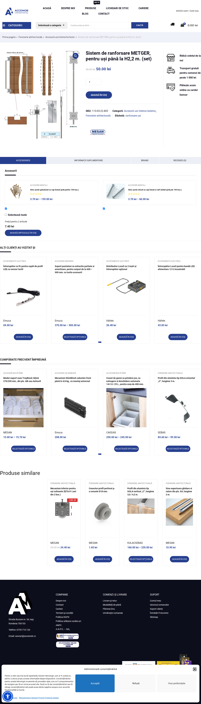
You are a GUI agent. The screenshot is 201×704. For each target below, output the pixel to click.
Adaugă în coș (99, 95)
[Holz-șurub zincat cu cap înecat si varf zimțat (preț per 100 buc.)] (115, 192)
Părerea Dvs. (109, 609)
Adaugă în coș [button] (23, 337)
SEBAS (162, 432)
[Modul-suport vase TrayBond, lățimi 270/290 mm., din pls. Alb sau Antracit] (23, 408)
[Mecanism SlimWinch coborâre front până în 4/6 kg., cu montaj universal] (75, 408)
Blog (85, 13)
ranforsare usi (133, 115)
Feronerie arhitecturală (30, 37)
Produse (90, 8)
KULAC (131, 542)
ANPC (59, 625)
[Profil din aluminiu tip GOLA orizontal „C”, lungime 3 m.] (178, 408)
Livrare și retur (110, 600)
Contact (104, 13)
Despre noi (68, 8)
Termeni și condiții (64, 613)
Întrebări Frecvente (159, 613)
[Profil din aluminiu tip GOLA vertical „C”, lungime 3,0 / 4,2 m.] (141, 500)
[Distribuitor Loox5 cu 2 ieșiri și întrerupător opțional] (126, 285)
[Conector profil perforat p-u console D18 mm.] (102, 500)
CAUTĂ (139, 25)
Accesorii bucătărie (13, 373)
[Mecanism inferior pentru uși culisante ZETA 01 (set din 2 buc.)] (64, 500)
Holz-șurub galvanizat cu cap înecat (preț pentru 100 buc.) (54, 190)
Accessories (23, 160)
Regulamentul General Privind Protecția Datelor (39, 698)
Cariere (144, 8)
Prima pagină (9, 37)
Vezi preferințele (176, 683)
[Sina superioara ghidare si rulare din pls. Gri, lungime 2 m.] (179, 500)
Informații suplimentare (88, 160)
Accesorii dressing (64, 261)
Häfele (110, 320)
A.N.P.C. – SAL (63, 629)
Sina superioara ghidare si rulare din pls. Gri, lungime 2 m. (179, 491)
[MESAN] (97, 132)
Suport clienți (156, 609)
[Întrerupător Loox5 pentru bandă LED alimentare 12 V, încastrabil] (178, 291)
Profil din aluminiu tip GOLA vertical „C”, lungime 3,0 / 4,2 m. (140, 491)
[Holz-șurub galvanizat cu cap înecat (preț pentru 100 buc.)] (17, 191)
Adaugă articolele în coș (23, 233)
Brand (144, 160)
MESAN (7, 432)
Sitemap (154, 617)
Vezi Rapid (23, 307)
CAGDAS (111, 432)
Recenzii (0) (180, 160)
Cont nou (194, 11)
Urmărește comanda (113, 613)
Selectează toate (17, 214)
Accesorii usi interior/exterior (60, 37)
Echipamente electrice (14, 261)
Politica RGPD (62, 617)
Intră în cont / (182, 11)
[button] (194, 669)
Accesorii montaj (39, 185)
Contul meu (155, 600)
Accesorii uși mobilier (65, 373)
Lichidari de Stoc (117, 8)
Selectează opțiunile (75, 337)
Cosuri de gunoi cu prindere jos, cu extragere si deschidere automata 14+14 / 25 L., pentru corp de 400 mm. (125, 381)
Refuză (135, 683)
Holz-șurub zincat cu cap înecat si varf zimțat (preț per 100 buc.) (155, 190)
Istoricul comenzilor (159, 605)
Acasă (47, 8)
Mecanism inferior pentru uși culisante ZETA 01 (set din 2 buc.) (63, 491)
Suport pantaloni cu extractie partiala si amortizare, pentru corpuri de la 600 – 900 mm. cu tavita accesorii (74, 269)
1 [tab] (99, 342)
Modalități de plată (112, 605)
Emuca (7, 320)
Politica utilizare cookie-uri (68, 621)
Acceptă (95, 683)
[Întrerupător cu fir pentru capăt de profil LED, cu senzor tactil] (23, 296)
